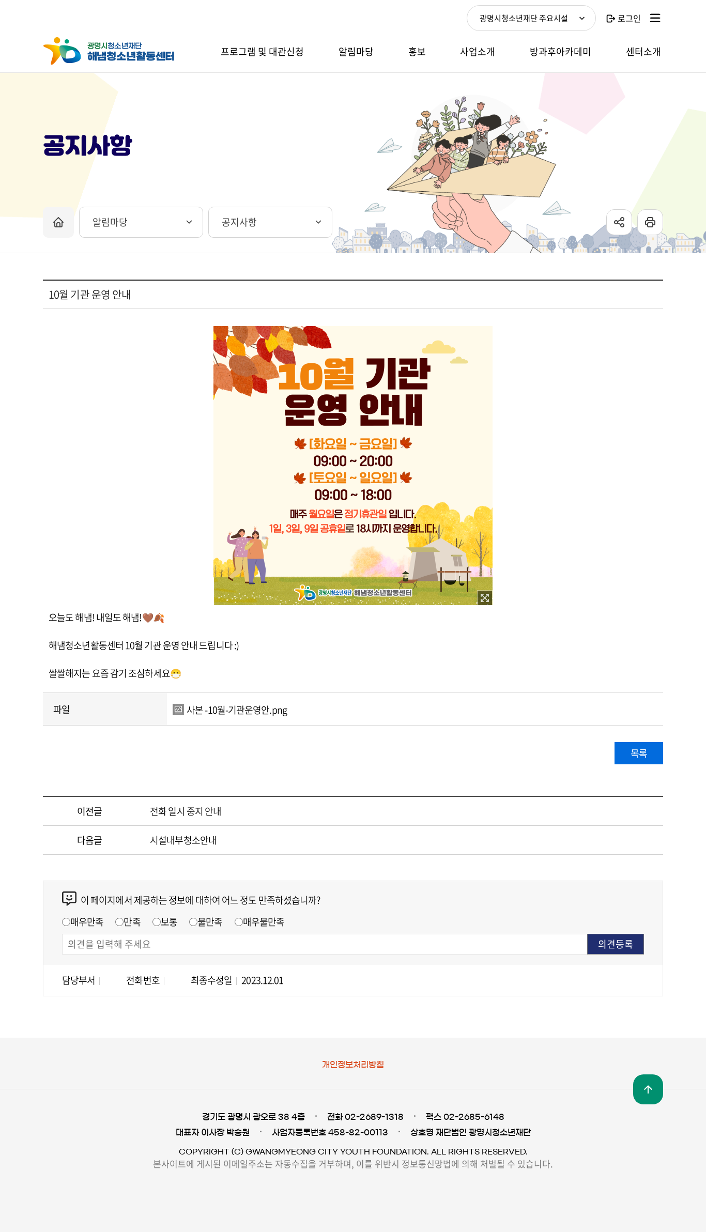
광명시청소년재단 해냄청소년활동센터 (120, 51)
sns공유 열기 (619, 222)
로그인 (629, 18)
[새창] (485, 598)
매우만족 (86, 922)
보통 (169, 922)
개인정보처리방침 (353, 1064)
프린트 (650, 222)
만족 (132, 922)
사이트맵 (655, 18)
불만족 (209, 922)
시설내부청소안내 (183, 840)
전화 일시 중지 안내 (185, 811)
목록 (639, 753)
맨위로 (648, 1089)
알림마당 (110, 222)
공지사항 (239, 222)
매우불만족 (264, 922)
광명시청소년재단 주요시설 (524, 18)
